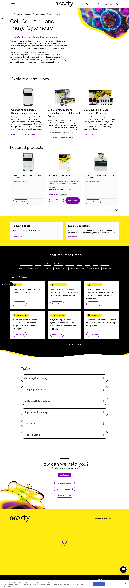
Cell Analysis (40, 14)
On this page (6, 284)
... (11, 14)
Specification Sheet (78, 269)
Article (38, 264)
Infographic (105, 264)
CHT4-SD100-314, (58, 183)
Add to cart (72, 200)
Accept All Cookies (99, 583)
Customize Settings (112, 583)
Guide (95, 264)
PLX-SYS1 (97, 181)
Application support (64, 489)
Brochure (47, 264)
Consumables (38, 37)
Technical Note (93, 269)
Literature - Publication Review (28, 269)
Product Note (47, 269)
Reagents (26, 37)
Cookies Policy (11, 586)
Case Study (58, 264)
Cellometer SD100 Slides (59, 175)
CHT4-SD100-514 (70, 183)
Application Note (26, 264)
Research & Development (25, 14)
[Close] (126, 584)
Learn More (19, 304)
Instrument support (65, 483)
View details (21, 202)
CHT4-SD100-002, (64, 181)
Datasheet (69, 264)
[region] (64, 584)
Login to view (54, 195)
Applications (51, 37)
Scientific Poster (61, 269)
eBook (79, 264)
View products (31, 134)
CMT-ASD (25, 181)
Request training (64, 495)
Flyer (87, 264)
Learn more (73, 237)
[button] (106, 4)
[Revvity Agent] (123, 569)
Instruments (15, 37)
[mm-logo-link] (64, 4)
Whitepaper (107, 269)
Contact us (96, 4)
